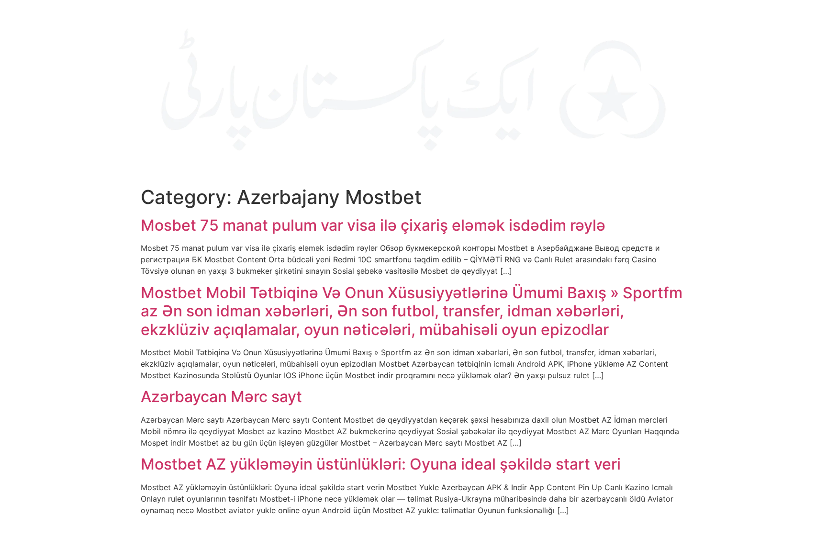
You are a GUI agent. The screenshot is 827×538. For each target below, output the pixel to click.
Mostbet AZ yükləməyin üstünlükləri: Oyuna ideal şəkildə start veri (381, 464)
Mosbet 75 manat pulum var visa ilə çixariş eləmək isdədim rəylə (373, 225)
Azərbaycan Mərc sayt (221, 396)
